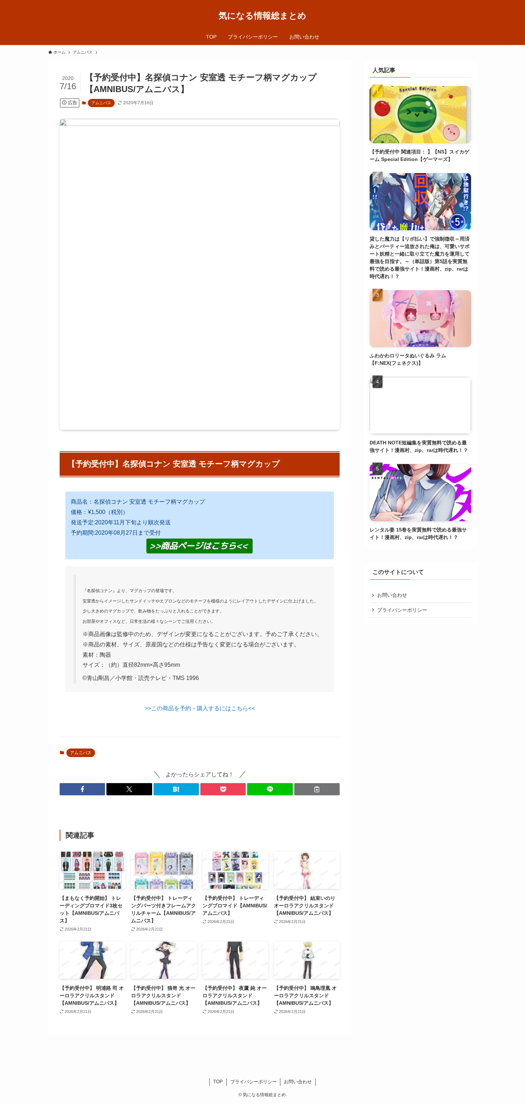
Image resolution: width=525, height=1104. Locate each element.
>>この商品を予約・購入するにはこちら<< (200, 708)
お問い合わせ (392, 595)
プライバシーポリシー (402, 610)
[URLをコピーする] (317, 789)
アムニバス (101, 103)
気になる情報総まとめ (262, 15)
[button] (82, 789)
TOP (218, 1081)
